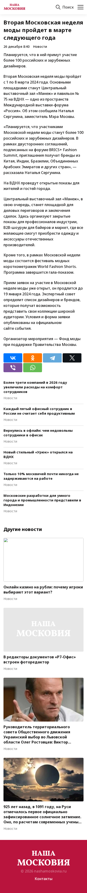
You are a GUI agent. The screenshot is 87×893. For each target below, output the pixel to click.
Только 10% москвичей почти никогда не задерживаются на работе (41, 476)
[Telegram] (52, 358)
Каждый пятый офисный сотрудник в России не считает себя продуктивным (39, 411)
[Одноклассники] (32, 358)
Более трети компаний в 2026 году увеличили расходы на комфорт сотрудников (35, 387)
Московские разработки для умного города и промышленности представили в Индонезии (42, 500)
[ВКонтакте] (12, 358)
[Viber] (12, 367)
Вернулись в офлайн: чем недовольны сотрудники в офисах (38, 432)
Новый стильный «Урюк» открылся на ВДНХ (38, 454)
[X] (72, 358)
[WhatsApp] (32, 367)
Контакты (43, 878)
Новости (40, 46)
